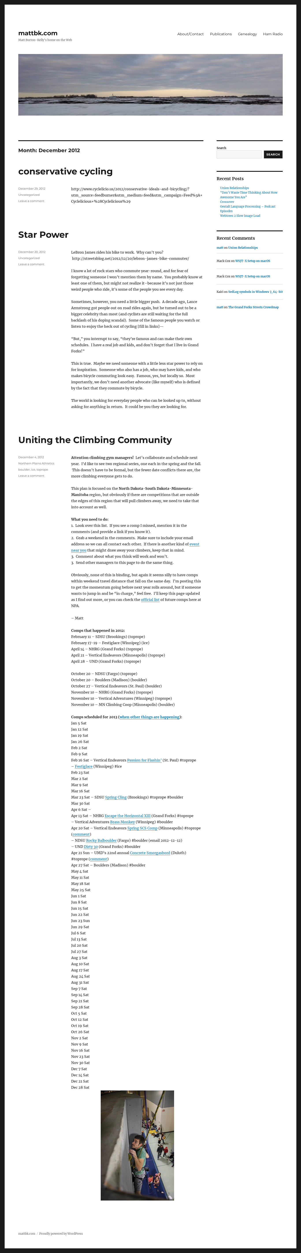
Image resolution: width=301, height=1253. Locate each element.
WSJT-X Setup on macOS (252, 261)
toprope (42, 469)
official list (150, 599)
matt (220, 248)
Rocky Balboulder (101, 840)
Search (221, 148)
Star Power (43, 234)
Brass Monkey (122, 822)
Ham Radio (273, 34)
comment (81, 834)
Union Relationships (234, 188)
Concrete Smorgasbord (150, 853)
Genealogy (247, 34)
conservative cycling (65, 171)
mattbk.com (38, 33)
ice (33, 469)
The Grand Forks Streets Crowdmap (253, 307)
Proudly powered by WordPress (61, 1234)
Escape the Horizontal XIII (127, 816)
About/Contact (190, 34)
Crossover (227, 202)
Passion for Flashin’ (144, 760)
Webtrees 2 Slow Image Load (240, 216)
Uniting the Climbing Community (95, 439)
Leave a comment (31, 201)
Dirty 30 (91, 846)
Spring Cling (116, 797)
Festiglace (84, 766)
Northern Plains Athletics (36, 463)
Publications (221, 34)
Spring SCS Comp (142, 828)
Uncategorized (29, 194)
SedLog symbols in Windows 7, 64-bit (255, 292)
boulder (24, 469)
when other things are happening (149, 717)
